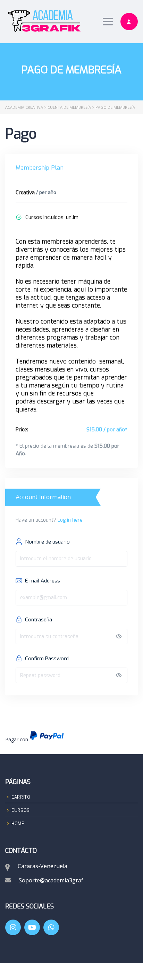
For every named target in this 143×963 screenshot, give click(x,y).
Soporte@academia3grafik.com (59, 880)
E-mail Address (42, 580)
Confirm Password (47, 658)
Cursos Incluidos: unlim (51, 217)
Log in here (70, 520)
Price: (22, 429)
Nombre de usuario (47, 541)
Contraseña (38, 619)
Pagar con (34, 737)
